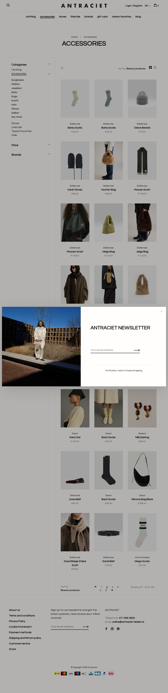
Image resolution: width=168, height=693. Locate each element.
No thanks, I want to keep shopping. (124, 370)
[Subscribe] (136, 350)
